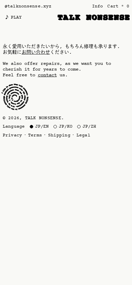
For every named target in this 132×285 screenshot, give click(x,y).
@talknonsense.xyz (28, 6)
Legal (83, 135)
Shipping (59, 135)
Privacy (12, 135)
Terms (35, 135)
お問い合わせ (36, 52)
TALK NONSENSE (43, 118)
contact (47, 75)
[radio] (39, 127)
